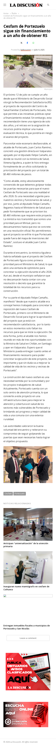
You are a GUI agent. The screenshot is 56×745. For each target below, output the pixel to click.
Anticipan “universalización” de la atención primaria (25, 545)
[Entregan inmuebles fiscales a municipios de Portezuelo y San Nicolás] (27, 596)
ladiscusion (26, 49)
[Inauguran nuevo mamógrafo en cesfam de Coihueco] (27, 553)
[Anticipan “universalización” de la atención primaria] (27, 509)
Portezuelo (20, 493)
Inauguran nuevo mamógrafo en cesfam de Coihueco (26, 588)
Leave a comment (28, 638)
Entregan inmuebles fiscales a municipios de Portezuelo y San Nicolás (26, 627)
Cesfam (8, 493)
